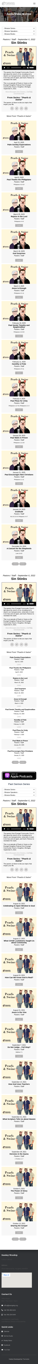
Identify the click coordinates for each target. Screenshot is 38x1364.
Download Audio (19, 93)
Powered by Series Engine (19, 569)
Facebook (7, 1345)
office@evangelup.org (11, 1305)
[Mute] (28, 68)
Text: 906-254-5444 (10, 1314)
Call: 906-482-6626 (10, 1310)
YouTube (7, 1350)
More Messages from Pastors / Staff (18, 91)
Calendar (6, 1331)
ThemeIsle (26, 1359)
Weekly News (8, 1340)
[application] (19, 68)
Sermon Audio (8, 1336)
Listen (19, 151)
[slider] (16, 67)
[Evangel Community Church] (9, 3)
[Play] (5, 68)
